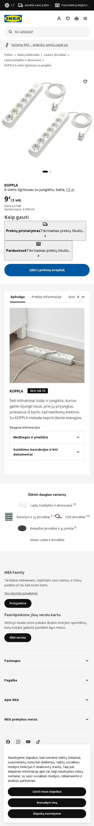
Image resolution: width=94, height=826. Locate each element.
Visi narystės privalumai (20, 593)
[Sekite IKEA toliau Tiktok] (38, 742)
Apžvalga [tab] (17, 297)
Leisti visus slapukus (47, 791)
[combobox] (45, 32)
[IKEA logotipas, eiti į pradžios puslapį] (13, 18)
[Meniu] (85, 18)
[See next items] (78, 296)
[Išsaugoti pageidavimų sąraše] (85, 81)
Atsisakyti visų (47, 802)
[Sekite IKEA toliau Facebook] (8, 742)
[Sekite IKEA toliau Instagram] (18, 742)
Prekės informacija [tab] (46, 297)
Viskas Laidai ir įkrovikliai (47, 540)
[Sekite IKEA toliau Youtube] (28, 742)
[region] (47, 119)
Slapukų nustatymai (47, 813)
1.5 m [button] (70, 189)
